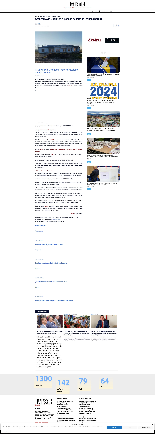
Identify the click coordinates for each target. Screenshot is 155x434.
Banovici (89, 72)
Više (89, 79)
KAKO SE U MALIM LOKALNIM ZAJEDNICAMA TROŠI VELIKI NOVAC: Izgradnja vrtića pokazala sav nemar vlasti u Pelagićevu (104, 333)
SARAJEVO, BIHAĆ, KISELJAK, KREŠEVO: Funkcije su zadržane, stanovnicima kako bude (102, 183)
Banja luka (42, 16)
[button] (152, 424)
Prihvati (114, 427)
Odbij (130, 427)
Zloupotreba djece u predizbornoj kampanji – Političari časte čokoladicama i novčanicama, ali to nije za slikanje (76, 333)
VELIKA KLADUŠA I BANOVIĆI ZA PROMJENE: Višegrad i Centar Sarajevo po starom (65, 403)
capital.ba (92, 314)
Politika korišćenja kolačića (6, 431)
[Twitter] (119, 25)
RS (38, 16)
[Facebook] (114, 25)
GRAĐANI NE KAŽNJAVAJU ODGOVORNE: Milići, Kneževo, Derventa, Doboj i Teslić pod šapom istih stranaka (101, 102)
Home (36, 16)
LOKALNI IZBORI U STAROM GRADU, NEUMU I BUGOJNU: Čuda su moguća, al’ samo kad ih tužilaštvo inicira (102, 156)
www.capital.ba (56, 219)
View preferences (146, 427)
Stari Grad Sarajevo (91, 153)
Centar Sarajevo (90, 181)
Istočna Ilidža (90, 126)
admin (38, 23)
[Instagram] (116, 25)
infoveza (89, 98)
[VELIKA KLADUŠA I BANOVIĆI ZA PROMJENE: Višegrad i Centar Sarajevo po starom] (103, 65)
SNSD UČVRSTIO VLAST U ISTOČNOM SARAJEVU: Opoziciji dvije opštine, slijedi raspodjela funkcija (101, 129)
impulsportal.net (67, 314)
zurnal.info (38, 314)
